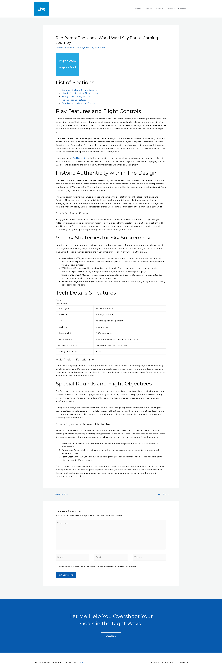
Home (138, 8)
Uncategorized (83, 47)
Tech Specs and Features (74, 100)
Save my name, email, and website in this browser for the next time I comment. (97, 566)
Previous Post (60, 494)
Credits (81, 662)
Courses (170, 8)
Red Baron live (80, 158)
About (148, 8)
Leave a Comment (65, 47)
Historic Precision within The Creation (80, 93)
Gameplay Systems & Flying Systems (79, 90)
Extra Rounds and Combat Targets (78, 103)
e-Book (159, 8)
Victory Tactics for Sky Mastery (76, 96)
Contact (182, 8)
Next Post (164, 494)
